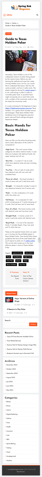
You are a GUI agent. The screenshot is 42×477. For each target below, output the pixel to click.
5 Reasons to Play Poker (16, 309)
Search (7, 320)
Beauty (8, 401)
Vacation (9, 460)
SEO (7, 439)
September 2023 (12, 373)
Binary (8, 406)
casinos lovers (17, 253)
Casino (8, 34)
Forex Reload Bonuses (14, 341)
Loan (7, 435)
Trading (8, 448)
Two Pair (22, 264)
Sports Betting (10, 443)
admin (9, 47)
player (18, 261)
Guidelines (17, 257)
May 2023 (9, 390)
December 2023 (11, 365)
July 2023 (9, 381)
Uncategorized (11, 456)
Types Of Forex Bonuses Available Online (20, 336)
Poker (26, 261)
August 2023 (10, 377)
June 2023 (9, 386)
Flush (8, 257)
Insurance (9, 431)
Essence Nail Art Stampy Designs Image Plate (21, 345)
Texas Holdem (11, 264)
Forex (8, 422)
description (29, 253)
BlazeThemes (21, 472)
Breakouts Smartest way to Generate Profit (20, 353)
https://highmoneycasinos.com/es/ (18, 108)
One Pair (10, 261)
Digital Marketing (12, 414)
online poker (30, 241)
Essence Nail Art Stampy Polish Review (19, 349)
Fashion (8, 418)
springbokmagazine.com (15, 469)
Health (8, 427)
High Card (27, 257)
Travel (8, 452)
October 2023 (11, 369)
